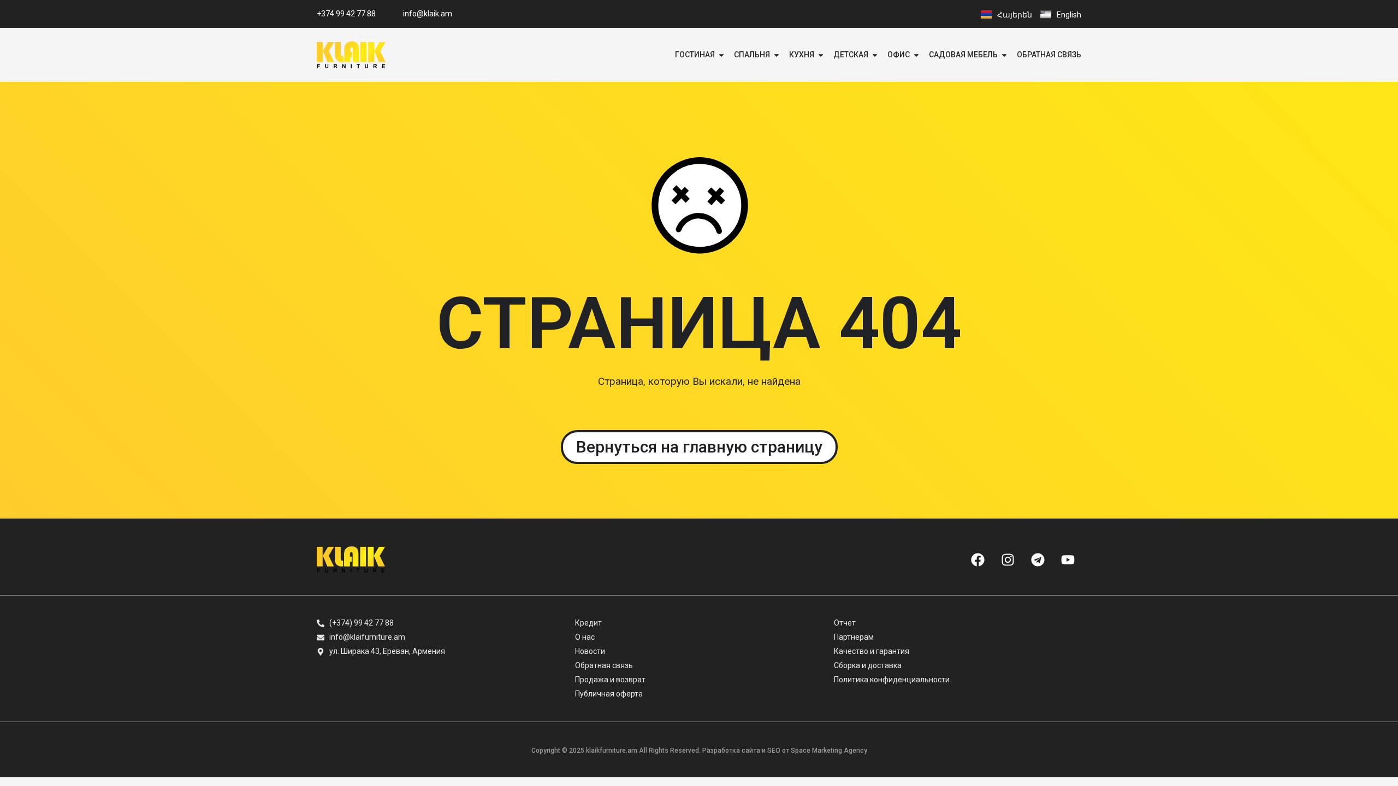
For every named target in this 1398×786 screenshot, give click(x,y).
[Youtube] (1067, 559)
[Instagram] (1007, 559)
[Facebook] (977, 559)
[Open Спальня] (776, 55)
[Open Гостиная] (721, 55)
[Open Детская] (875, 55)
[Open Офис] (916, 55)
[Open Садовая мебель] (1004, 55)
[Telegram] (1037, 559)
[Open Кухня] (821, 55)
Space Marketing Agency (829, 750)
